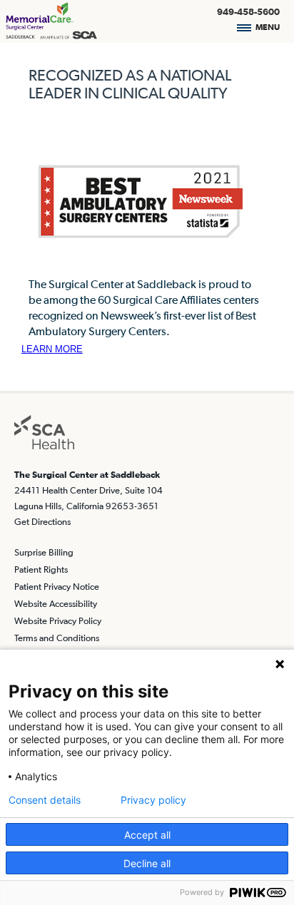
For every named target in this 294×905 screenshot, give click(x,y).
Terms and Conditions (56, 638)
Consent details (45, 800)
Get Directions (42, 521)
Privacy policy (153, 800)
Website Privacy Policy (57, 620)
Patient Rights (41, 569)
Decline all (147, 863)
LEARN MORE (52, 349)
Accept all (147, 835)
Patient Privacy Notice (56, 586)
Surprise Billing (44, 552)
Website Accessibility (55, 603)
